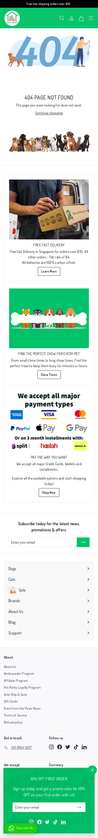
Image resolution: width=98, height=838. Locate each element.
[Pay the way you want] (49, 422)
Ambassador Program (19, 673)
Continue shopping (49, 113)
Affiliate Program (16, 680)
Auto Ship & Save (15, 694)
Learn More (49, 271)
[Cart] (81, 18)
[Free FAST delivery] (49, 209)
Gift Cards (11, 701)
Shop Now (49, 492)
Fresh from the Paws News (22, 708)
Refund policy (13, 722)
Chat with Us (24, 828)
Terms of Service (15, 715)
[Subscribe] (79, 807)
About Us (10, 666)
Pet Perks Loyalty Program (22, 687)
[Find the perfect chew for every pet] (49, 318)
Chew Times (49, 374)
